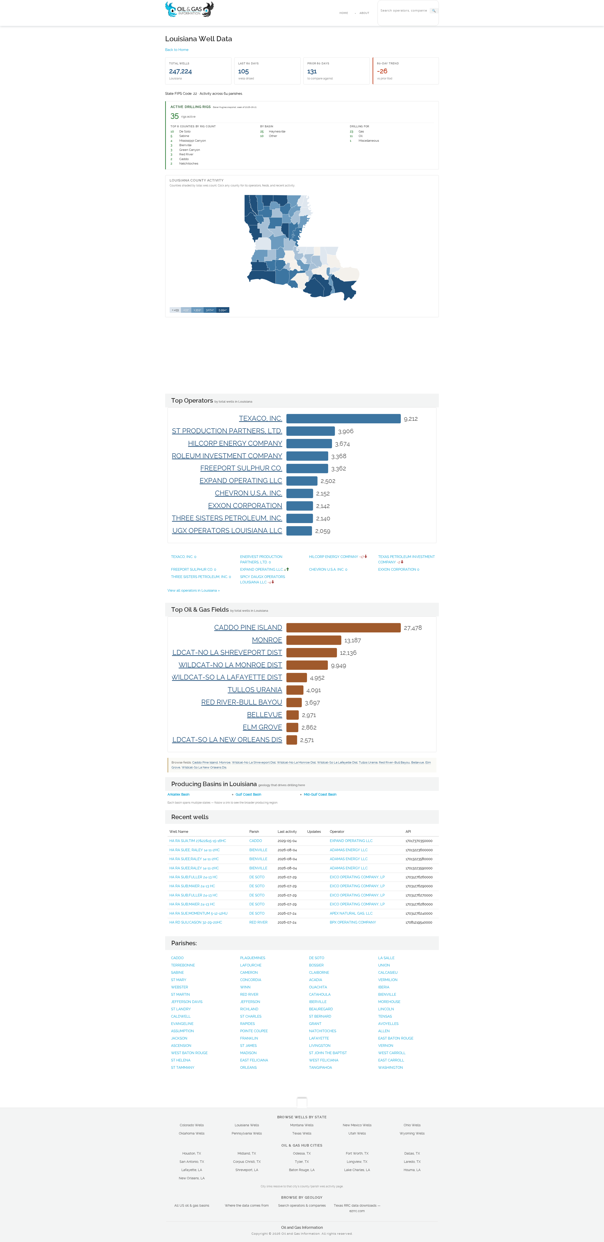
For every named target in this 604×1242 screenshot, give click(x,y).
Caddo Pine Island (205, 762)
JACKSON (179, 1038)
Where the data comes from (247, 1205)
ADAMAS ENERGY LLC (349, 850)
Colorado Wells (192, 1125)
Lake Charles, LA (357, 1170)
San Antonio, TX (192, 1162)
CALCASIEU (388, 972)
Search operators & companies (302, 1205)
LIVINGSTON (320, 1046)
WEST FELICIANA (323, 1060)
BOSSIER (316, 965)
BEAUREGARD (321, 1009)
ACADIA (315, 980)
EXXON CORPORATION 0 (398, 569)
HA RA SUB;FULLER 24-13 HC (193, 877)
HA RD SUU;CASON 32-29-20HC (195, 922)
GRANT (315, 1024)
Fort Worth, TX (357, 1153)
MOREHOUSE (389, 1002)
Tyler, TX (302, 1162)
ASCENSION (181, 1046)
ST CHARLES (250, 1016)
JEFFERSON (250, 1002)
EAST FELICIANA (254, 1060)
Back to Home (177, 50)
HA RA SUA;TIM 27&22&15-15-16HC (197, 841)
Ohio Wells (412, 1125)
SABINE (177, 972)
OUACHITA (318, 987)
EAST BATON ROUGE (395, 1038)
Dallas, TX (412, 1153)
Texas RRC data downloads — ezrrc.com (357, 1208)
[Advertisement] (302, 356)
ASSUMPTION (182, 1031)
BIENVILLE (258, 850)
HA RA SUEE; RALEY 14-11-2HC (194, 850)
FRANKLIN (249, 1038)
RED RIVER (258, 922)
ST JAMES (248, 1046)
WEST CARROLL (392, 1053)
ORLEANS (248, 1067)
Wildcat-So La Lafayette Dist (337, 762)
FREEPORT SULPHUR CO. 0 (193, 569)
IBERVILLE (318, 1002)
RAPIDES (247, 1024)
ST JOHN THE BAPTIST (328, 1053)
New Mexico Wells (357, 1125)
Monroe (225, 762)
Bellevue (417, 762)
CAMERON (249, 972)
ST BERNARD (320, 1016)
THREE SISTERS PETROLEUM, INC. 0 (201, 577)
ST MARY (178, 980)
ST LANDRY (181, 1009)
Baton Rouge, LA (302, 1170)
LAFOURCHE (250, 965)
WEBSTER (179, 987)
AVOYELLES (388, 1024)
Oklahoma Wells (192, 1133)
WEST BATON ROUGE (189, 1053)
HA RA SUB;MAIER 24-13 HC (192, 886)
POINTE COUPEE (254, 1031)
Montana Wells (302, 1125)
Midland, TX (247, 1153)
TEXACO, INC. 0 (183, 557)
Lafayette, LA (191, 1170)
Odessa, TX (302, 1153)
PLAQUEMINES (252, 958)
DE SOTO (256, 877)
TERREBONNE (183, 965)
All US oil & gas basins (191, 1205)
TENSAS (385, 1016)
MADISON (248, 1053)
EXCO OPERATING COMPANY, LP (357, 877)
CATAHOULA (320, 994)
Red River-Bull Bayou (394, 762)
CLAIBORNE (319, 972)
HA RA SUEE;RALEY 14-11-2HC (194, 859)
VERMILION (388, 980)
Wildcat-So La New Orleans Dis (204, 767)
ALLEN (384, 1031)
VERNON (385, 1046)
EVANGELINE (182, 1024)
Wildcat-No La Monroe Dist (296, 762)
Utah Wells (357, 1133)
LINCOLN (386, 1009)
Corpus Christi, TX (247, 1162)
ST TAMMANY (182, 1067)
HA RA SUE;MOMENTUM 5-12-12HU (198, 913)
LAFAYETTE (319, 1038)
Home (344, 13)
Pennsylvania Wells (247, 1133)
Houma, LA (412, 1170)
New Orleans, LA (192, 1178)
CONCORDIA (250, 980)
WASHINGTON (390, 1067)
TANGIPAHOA (320, 1067)
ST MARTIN (180, 994)
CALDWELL (181, 1016)
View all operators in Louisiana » (194, 590)
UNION (384, 965)
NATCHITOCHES (322, 1031)
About (364, 13)
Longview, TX (357, 1162)
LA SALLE (386, 958)
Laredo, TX (412, 1162)
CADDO (255, 841)
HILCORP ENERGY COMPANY (336, 557)
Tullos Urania (368, 762)
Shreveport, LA (246, 1170)
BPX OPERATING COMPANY (353, 922)
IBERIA (383, 987)
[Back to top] (302, 1103)
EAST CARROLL (391, 1060)
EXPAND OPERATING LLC (263, 569)
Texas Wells (301, 1133)
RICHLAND (249, 1009)
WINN (245, 987)
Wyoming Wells (412, 1133)
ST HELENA (180, 1060)
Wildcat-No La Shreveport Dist (254, 762)
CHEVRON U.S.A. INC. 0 (328, 569)
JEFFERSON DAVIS (186, 1002)
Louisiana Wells (247, 1125)
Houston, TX (191, 1153)
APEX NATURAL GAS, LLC (351, 913)
